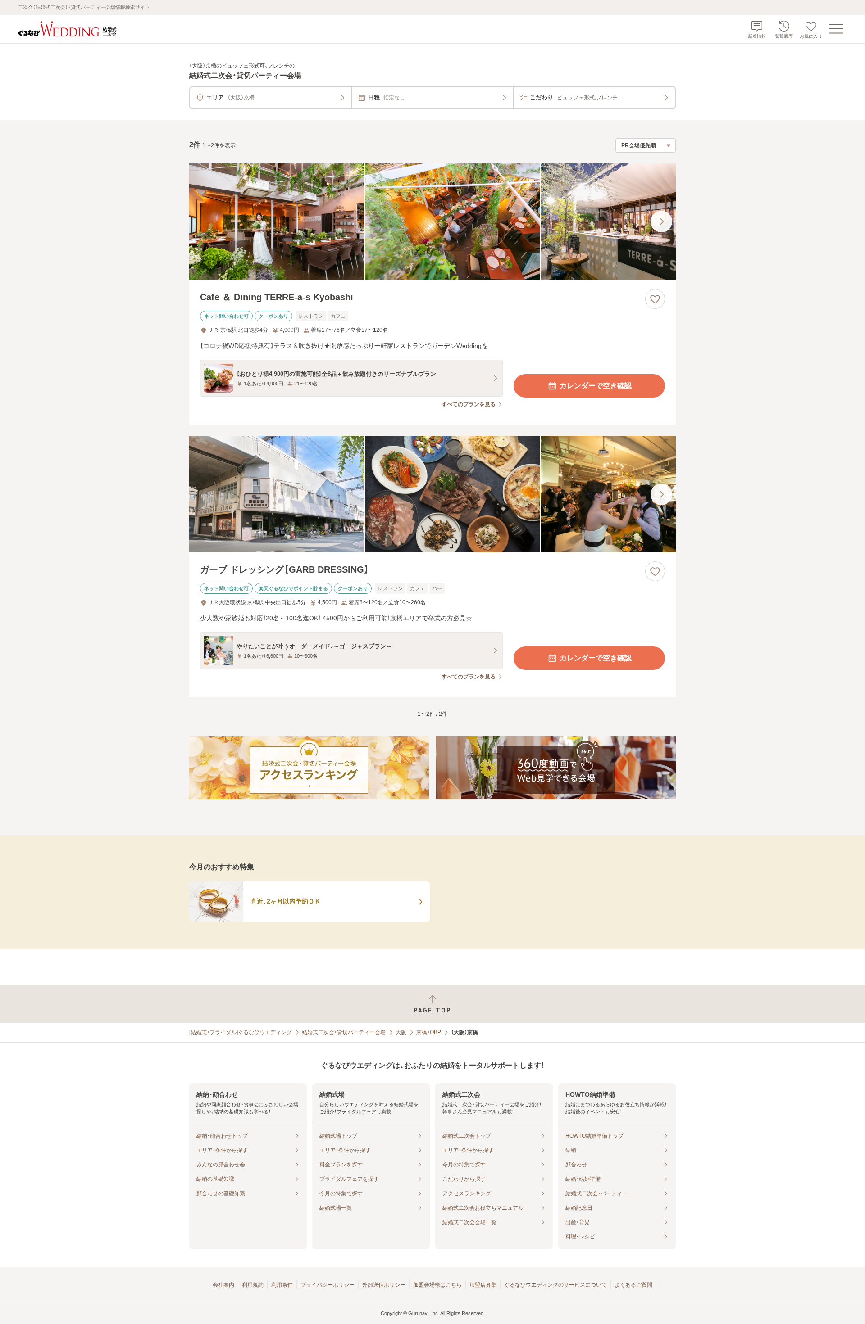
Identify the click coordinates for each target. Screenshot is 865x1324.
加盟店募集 (482, 1285)
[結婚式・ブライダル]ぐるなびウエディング (240, 1032)
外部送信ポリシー (383, 1285)
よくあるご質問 (633, 1285)
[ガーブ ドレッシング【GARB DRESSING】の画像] (432, 494)
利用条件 (282, 1285)
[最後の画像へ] (661, 221)
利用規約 (253, 1285)
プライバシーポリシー (327, 1285)
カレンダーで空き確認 (596, 385)
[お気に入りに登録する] (655, 299)
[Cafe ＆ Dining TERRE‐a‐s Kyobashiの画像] (432, 221)
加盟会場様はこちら (437, 1285)
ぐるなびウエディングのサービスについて (555, 1285)
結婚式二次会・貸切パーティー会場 (344, 1032)
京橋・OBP (428, 1032)
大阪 (401, 1032)
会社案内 (223, 1285)
